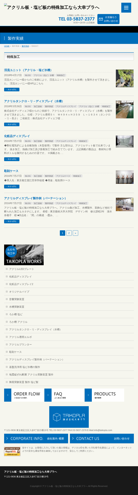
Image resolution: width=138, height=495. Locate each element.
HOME (7, 46)
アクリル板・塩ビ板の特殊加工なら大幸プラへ (65, 486)
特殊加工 (61, 75)
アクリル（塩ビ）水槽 (44, 75)
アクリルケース (63, 176)
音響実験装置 (16, 299)
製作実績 (25, 46)
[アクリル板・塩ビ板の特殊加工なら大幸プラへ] (52, 7)
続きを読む (12, 89)
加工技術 (38, 106)
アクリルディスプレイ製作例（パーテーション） (35, 198)
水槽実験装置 (16, 306)
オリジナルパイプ (19, 291)
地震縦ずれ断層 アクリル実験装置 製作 (31, 374)
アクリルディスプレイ (66, 106)
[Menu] (126, 8)
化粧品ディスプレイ (17, 136)
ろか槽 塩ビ (15, 314)
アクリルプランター (20, 344)
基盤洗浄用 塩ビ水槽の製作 (24, 367)
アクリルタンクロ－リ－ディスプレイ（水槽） (34, 101)
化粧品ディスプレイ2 (21, 284)
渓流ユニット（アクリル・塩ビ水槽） (28, 70)
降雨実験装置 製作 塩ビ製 (23, 382)
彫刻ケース (11, 170)
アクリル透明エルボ (20, 337)
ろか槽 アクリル (18, 321)
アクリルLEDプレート (21, 269)
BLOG (28, 75)
